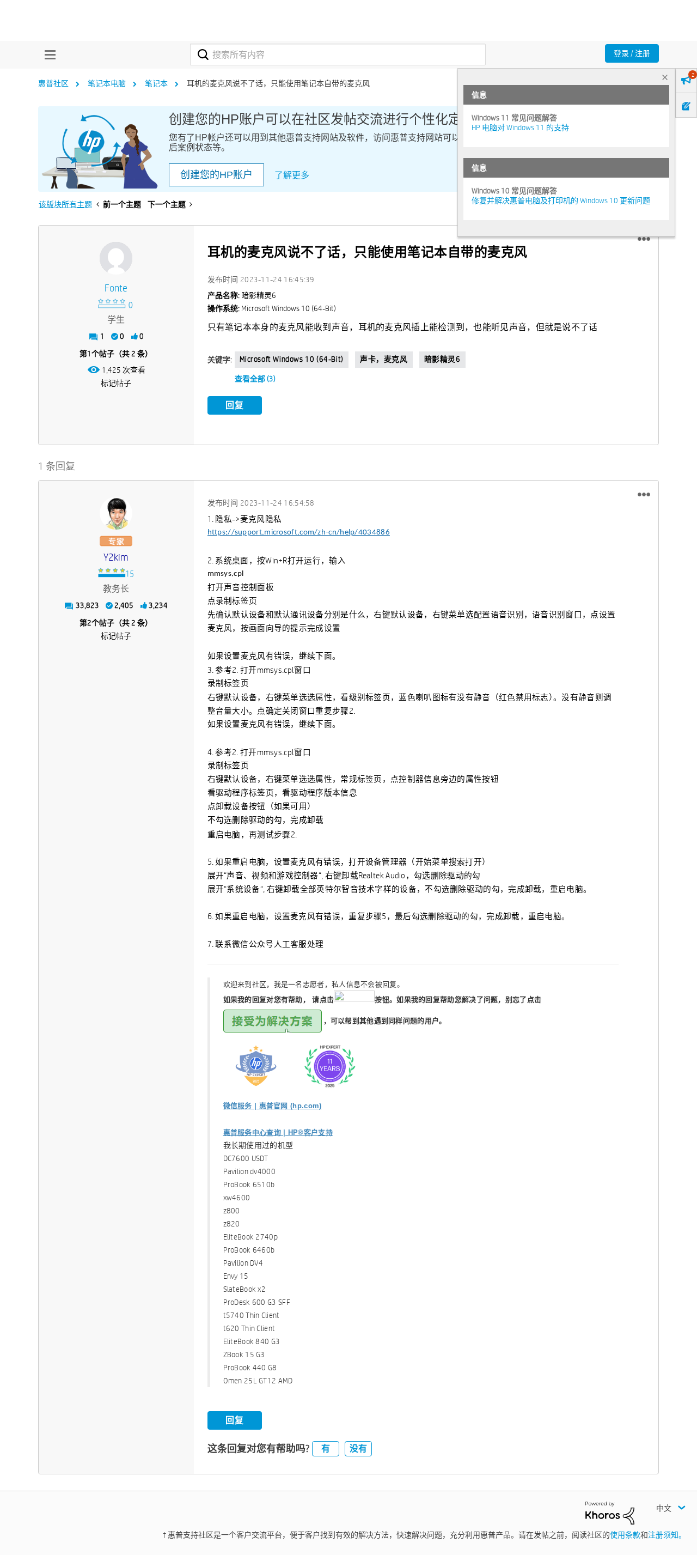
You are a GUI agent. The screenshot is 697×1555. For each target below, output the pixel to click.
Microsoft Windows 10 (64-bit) (292, 359)
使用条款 (625, 1535)
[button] (643, 239)
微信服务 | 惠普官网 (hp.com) (272, 1106)
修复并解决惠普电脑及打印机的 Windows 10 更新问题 (561, 200)
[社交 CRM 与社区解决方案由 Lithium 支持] (609, 1512)
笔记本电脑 (107, 83)
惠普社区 (53, 83)
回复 (234, 405)
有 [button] (325, 1448)
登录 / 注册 (632, 53)
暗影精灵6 (442, 359)
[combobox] (338, 54)
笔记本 (156, 83)
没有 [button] (358, 1448)
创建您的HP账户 (216, 174)
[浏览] (47, 54)
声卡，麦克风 (384, 359)
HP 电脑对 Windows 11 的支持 (520, 127)
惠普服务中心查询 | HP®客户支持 (278, 1132)
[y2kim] (116, 513)
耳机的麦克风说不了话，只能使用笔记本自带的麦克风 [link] (278, 83)
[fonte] (116, 258)
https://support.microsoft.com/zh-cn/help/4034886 (298, 533)
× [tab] (665, 77)
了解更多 (291, 175)
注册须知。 (667, 1535)
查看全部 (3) (255, 379)
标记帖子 (116, 383)
